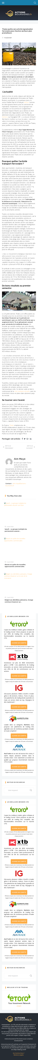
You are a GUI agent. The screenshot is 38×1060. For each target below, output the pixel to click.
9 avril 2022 (10, 527)
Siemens (5, 117)
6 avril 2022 (10, 562)
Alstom (26, 102)
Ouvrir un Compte (19, 643)
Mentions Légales (19, 1055)
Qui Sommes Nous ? (18, 1053)
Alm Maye (20, 459)
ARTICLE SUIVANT (29, 447)
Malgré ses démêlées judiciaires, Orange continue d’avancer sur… (19, 601)
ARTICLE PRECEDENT (9, 447)
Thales (12, 425)
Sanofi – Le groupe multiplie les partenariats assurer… (16, 530)
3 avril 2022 (10, 597)
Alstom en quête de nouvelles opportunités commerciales (15, 566)
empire (19, 1006)
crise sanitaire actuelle (22, 391)
